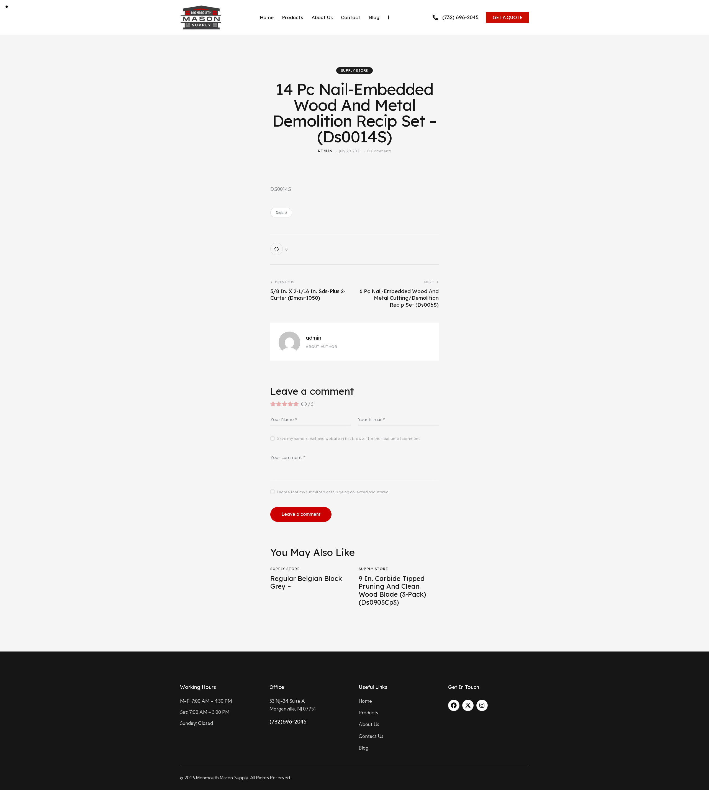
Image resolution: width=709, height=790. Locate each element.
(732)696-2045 (288, 721)
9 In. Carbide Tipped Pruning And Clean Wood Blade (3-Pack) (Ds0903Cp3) (392, 590)
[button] (278, 249)
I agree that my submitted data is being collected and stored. (333, 491)
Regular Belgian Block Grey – (306, 582)
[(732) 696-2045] (435, 17)
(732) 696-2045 (460, 17)
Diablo (281, 212)
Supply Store (354, 70)
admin (313, 337)
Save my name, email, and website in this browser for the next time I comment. (349, 438)
